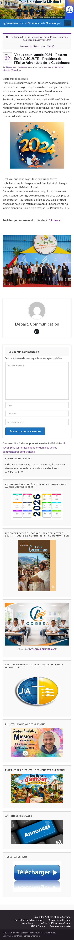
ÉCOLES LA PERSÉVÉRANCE (42, 649)
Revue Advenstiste (60, 926)
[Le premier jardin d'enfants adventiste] (37, 742)
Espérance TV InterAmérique (55, 923)
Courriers (48, 67)
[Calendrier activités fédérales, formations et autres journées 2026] (37, 505)
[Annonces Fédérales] (37, 832)
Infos (5, 70)
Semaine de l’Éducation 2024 (35, 46)
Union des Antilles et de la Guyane (52, 916)
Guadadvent (27, 923)
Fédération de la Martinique (28, 919)
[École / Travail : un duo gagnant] (37, 788)
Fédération (59, 67)
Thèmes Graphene (31, 935)
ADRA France (37, 926)
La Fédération (14, 70)
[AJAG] (37, 691)
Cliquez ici (55, 220)
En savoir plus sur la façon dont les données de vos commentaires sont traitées (34, 447)
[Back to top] (66, 919)
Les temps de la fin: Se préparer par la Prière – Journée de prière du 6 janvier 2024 (39, 38)
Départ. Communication (17, 67)
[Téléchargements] (37, 876)
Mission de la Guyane (59, 919)
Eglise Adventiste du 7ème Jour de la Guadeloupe (31, 23)
